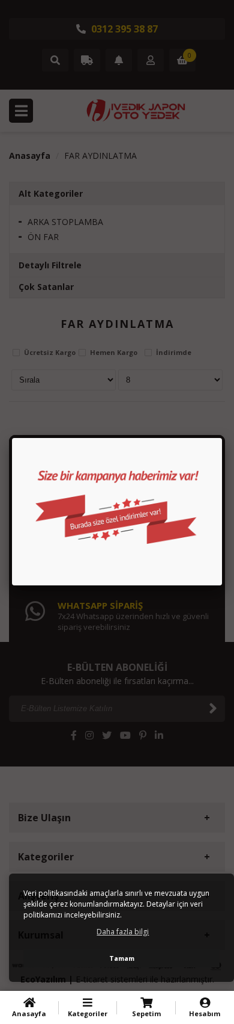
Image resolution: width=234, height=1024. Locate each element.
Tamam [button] (121, 958)
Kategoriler (87, 1013)
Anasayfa (29, 1013)
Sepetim (146, 1013)
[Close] (222, 438)
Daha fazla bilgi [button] (123, 932)
